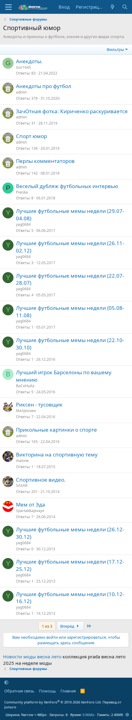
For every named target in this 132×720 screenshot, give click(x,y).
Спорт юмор (31, 136)
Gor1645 (23, 67)
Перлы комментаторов (45, 160)
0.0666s (88, 714)
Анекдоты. (29, 61)
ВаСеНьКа (25, 385)
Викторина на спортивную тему (57, 454)
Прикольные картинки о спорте (56, 429)
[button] (6, 682)
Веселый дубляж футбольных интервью (67, 186)
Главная (68, 691)
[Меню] (8, 7)
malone (22, 460)
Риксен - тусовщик (39, 404)
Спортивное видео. (41, 479)
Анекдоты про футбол (43, 86)
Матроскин (26, 410)
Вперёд (67, 626)
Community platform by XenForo (53, 702)
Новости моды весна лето (32, 656)
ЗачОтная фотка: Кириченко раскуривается (72, 111)
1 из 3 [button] (47, 626)
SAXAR (21, 485)
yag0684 (23, 224)
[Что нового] (112, 7)
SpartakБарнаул (30, 510)
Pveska (22, 192)
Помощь (47, 691)
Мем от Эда (30, 504)
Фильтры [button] (115, 49)
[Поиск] (125, 7)
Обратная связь (19, 691)
